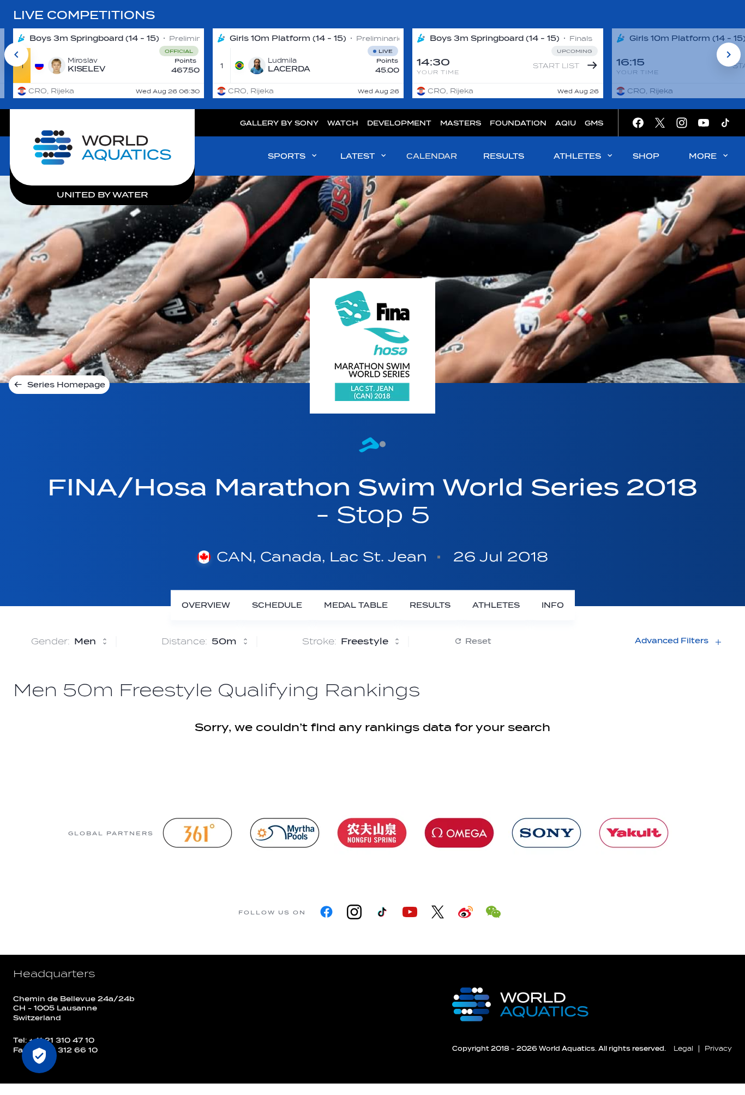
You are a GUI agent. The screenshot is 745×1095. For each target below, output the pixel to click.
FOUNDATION (518, 123)
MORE (703, 156)
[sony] (546, 832)
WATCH (342, 123)
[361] (197, 832)
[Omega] (459, 832)
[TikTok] (382, 912)
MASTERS (460, 123)
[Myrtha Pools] (285, 832)
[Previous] (16, 55)
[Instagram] (354, 912)
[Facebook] (326, 912)
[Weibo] (465, 912)
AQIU (565, 123)
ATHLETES (577, 156)
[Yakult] (634, 832)
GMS (594, 123)
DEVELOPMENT (399, 123)
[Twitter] (438, 912)
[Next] (729, 55)
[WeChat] (493, 912)
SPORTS (286, 156)
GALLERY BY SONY (279, 123)
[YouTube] (410, 912)
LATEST (357, 156)
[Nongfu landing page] (372, 832)
